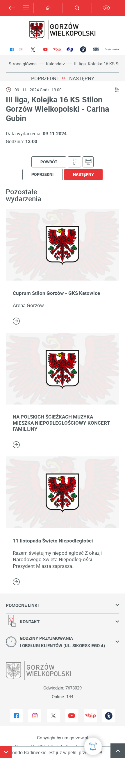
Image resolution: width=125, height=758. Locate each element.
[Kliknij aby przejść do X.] (33, 49)
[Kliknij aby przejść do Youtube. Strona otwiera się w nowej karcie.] (45, 49)
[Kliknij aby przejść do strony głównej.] (48, 8)
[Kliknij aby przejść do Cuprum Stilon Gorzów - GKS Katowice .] (62, 245)
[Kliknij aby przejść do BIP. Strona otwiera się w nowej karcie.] (57, 49)
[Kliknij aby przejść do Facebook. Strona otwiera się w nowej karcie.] (12, 49)
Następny (81, 78)
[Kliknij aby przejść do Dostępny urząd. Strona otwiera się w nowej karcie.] (83, 49)
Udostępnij (74, 162)
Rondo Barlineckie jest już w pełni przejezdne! (48, 752)
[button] (6, 752)
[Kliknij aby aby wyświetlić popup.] (93, 746)
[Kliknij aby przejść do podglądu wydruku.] (88, 162)
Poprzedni (44, 78)
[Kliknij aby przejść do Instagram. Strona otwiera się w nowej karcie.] (20, 49)
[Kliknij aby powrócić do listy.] (63, 78)
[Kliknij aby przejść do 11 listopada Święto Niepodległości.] (62, 492)
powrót (48, 161)
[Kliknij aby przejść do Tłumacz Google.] (112, 49)
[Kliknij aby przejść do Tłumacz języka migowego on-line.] (70, 49)
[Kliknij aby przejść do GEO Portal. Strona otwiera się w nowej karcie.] (96, 49)
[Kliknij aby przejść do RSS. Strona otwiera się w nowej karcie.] (117, 89)
